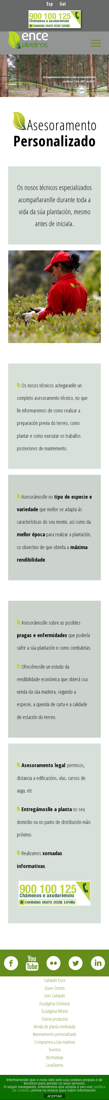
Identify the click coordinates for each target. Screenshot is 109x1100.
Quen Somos (54, 988)
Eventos (54, 1049)
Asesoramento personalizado (54, 1034)
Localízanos (54, 1065)
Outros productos (55, 1019)
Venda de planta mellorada (54, 1026)
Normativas (54, 1057)
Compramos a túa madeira (54, 1042)
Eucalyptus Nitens (55, 1011)
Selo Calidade (54, 995)
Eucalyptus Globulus (55, 1003)
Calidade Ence (54, 980)
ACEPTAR (54, 1096)
